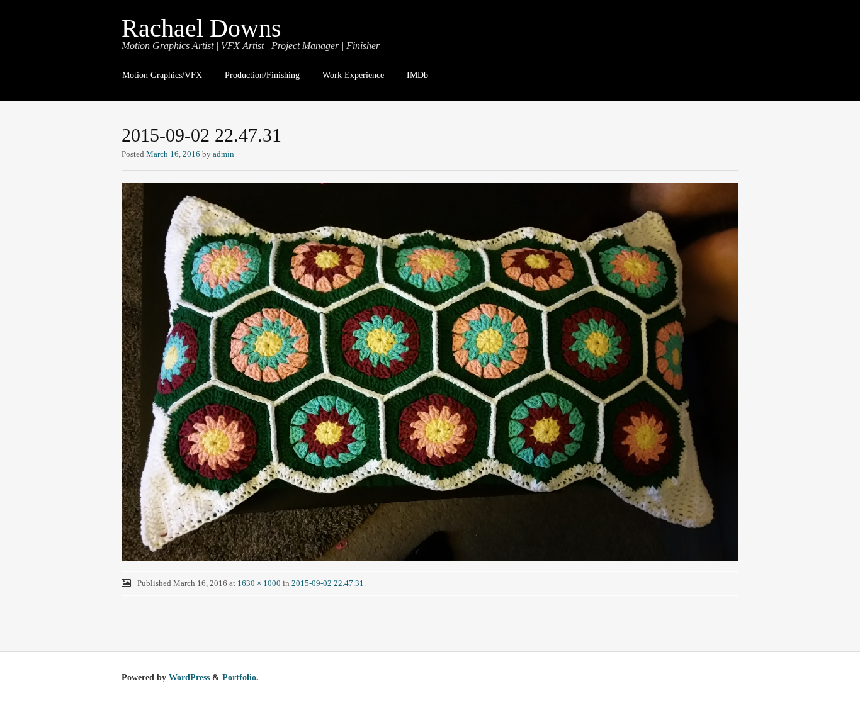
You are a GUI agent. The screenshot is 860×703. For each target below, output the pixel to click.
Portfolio (239, 677)
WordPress (189, 677)
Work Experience (353, 75)
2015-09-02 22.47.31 (327, 583)
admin (223, 154)
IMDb (417, 75)
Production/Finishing (262, 75)
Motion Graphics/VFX (162, 75)
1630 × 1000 (259, 583)
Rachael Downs (201, 28)
